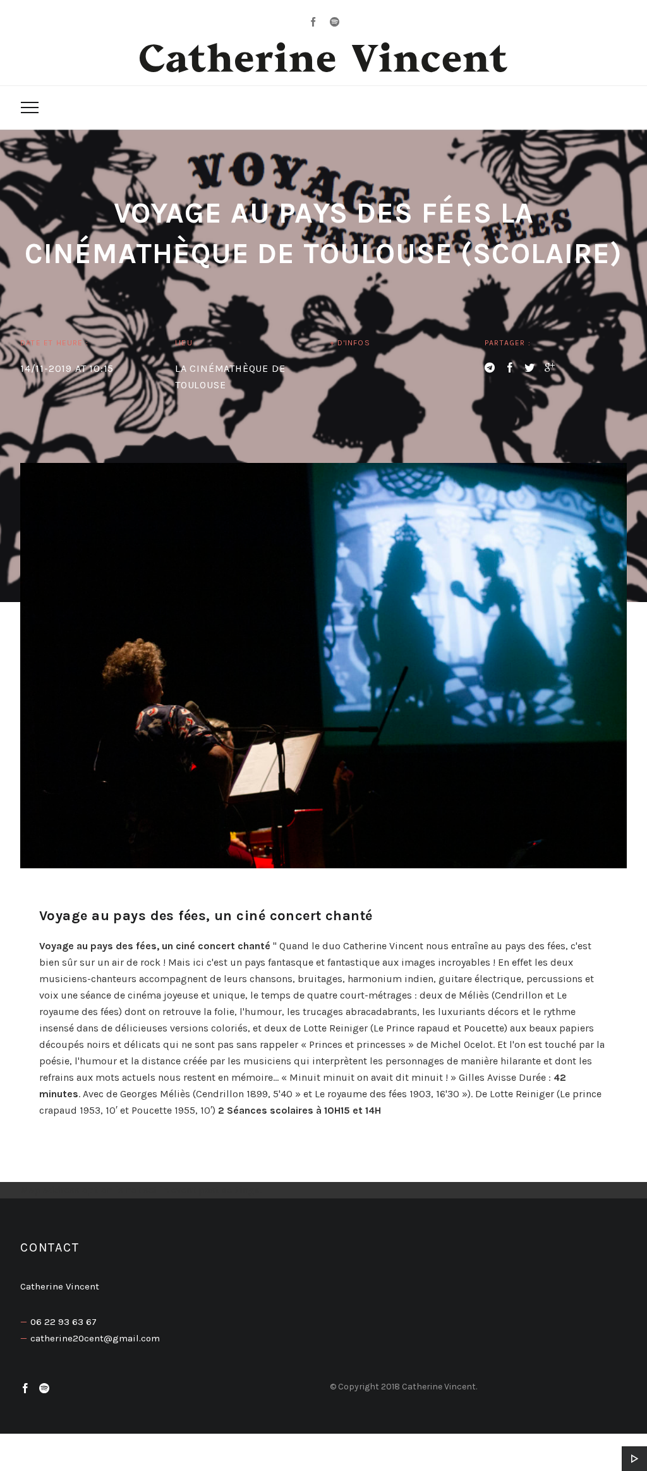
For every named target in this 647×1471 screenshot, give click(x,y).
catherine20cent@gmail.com (95, 1338)
